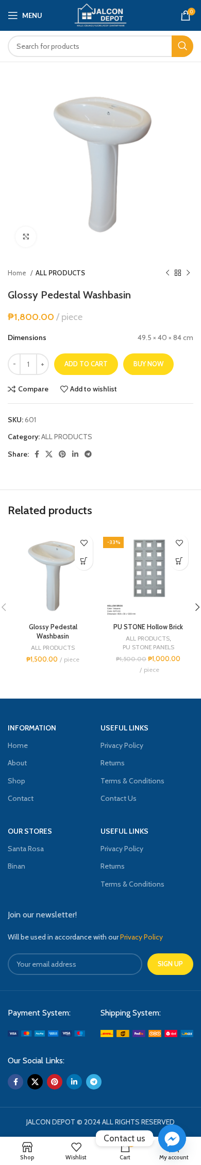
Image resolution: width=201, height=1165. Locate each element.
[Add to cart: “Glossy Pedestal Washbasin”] (84, 561)
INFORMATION (32, 727)
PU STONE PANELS (148, 647)
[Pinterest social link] (62, 454)
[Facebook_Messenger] (172, 1138)
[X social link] (49, 454)
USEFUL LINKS (124, 727)
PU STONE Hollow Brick (148, 627)
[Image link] (46, 1032)
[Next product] (188, 273)
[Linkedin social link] (75, 454)
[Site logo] (100, 14)
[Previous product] (167, 273)
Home (18, 273)
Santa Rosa (26, 848)
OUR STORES (30, 831)
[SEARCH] (182, 46)
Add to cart (86, 364)
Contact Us (118, 798)
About (17, 762)
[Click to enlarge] (25, 237)
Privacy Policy (121, 745)
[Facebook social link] (36, 454)
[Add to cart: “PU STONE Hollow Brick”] (179, 561)
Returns (112, 762)
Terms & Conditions (132, 780)
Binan (16, 866)
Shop (16, 780)
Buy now (148, 364)
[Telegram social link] (88, 454)
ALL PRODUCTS (60, 273)
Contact (21, 798)
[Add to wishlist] (84, 543)
